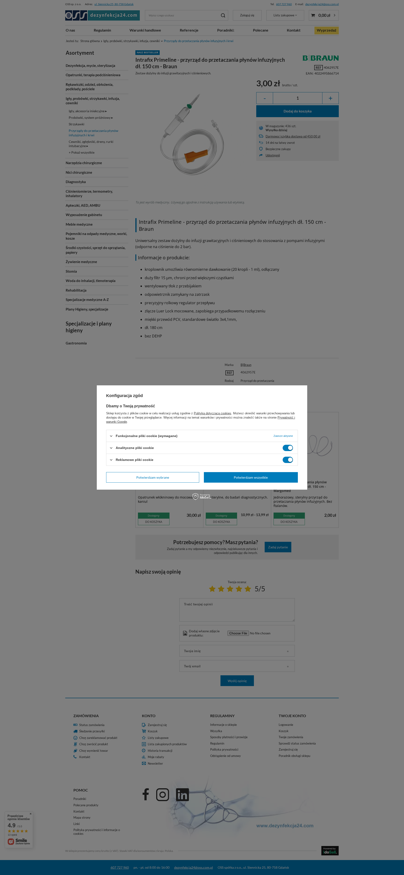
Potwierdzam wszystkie (251, 477)
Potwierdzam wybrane (152, 477)
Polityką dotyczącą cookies (212, 413)
